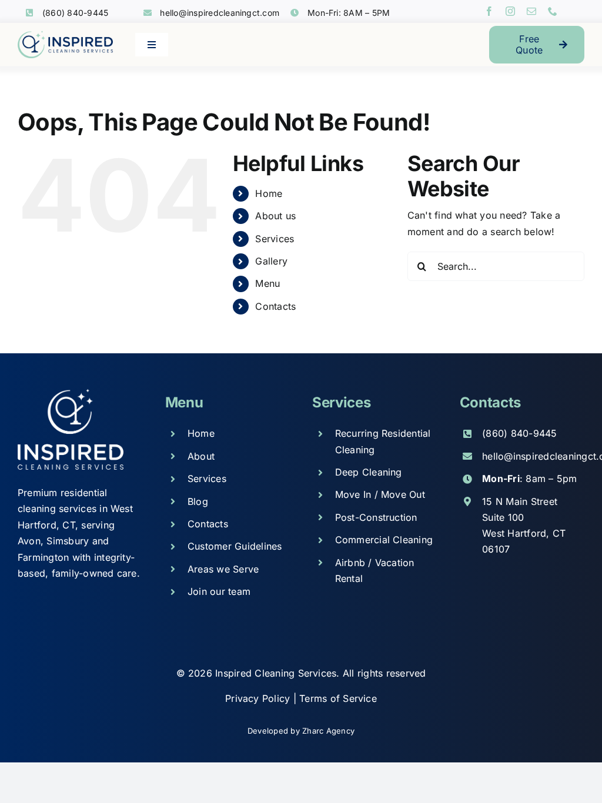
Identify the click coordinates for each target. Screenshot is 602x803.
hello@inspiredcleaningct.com (219, 13)
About (201, 456)
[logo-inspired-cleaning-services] (65, 35)
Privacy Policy (259, 698)
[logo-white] (70, 393)
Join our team (219, 591)
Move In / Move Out (380, 494)
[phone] (552, 11)
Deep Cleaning (368, 472)
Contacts (275, 306)
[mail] (531, 11)
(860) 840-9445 (75, 13)
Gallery (271, 261)
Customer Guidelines (235, 546)
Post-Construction (376, 517)
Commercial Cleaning (384, 540)
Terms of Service (338, 698)
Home (268, 193)
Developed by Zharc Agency (301, 730)
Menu (267, 283)
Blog (198, 501)
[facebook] (489, 11)
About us (275, 216)
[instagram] (510, 11)
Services (274, 239)
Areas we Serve (223, 569)
